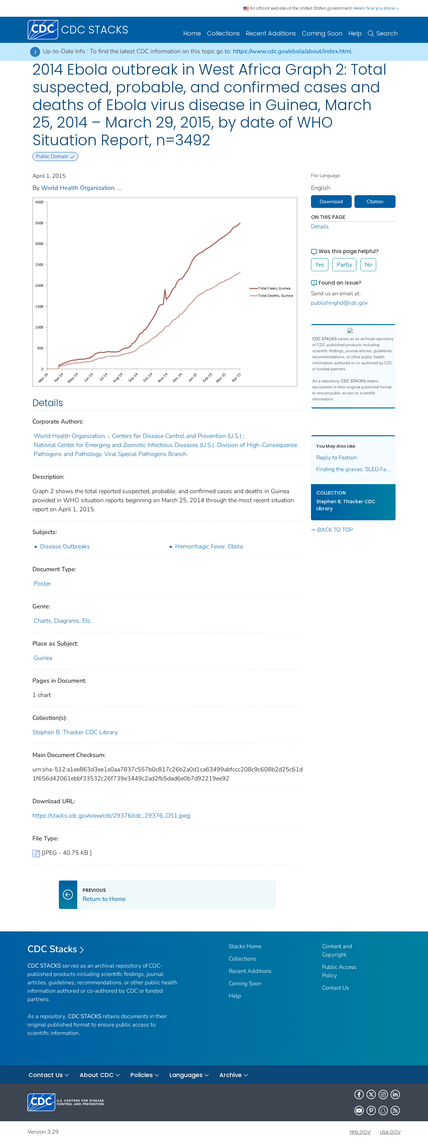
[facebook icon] (359, 1094)
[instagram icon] (383, 1094)
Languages (186, 1075)
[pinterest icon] (371, 1110)
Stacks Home (245, 946)
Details (320, 226)
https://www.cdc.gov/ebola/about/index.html (292, 51)
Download (331, 201)
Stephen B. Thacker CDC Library (75, 732)
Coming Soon (322, 33)
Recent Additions (271, 33)
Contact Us (335, 988)
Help (355, 33)
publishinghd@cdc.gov (339, 303)
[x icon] (371, 1094)
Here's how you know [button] (374, 8)
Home (192, 33)
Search (387, 33)
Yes (319, 265)
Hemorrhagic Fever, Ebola (209, 546)
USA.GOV (390, 1132)
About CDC (97, 1075)
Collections (223, 33)
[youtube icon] (359, 1110)
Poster (42, 584)
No (368, 265)
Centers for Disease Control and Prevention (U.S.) (176, 436)
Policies (141, 1075)
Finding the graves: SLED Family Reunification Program (353, 469)
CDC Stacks (52, 949)
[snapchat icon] (383, 1110)
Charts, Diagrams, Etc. (63, 621)
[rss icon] (395, 1110)
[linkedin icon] (395, 1094)
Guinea (43, 658)
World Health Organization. (78, 188)
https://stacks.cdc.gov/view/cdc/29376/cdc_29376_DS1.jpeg (111, 816)
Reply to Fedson (336, 457)
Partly (344, 265)
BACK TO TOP (335, 530)
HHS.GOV (360, 1132)
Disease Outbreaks (65, 546)
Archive (230, 1075)
